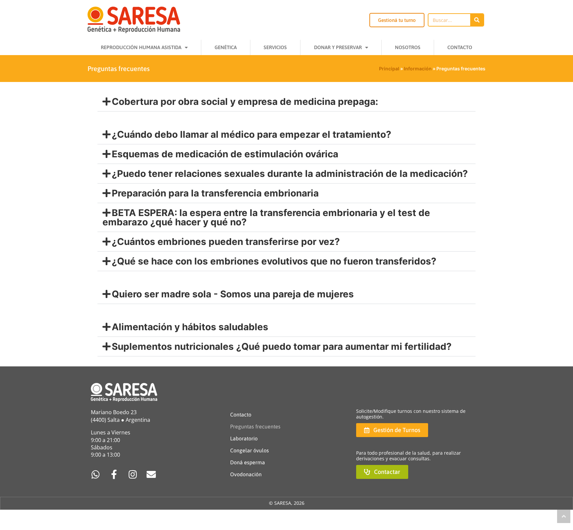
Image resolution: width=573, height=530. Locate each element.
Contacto (459, 47)
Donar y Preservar (338, 47)
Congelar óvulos (249, 450)
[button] (286, 102)
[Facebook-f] (114, 474)
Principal (389, 68)
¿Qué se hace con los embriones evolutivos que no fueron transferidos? (274, 261)
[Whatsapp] (95, 474)
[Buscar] (476, 20)
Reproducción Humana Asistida (141, 47)
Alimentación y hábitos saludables (190, 327)
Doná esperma (247, 462)
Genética (226, 47)
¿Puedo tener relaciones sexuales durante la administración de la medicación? (290, 173)
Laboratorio (244, 438)
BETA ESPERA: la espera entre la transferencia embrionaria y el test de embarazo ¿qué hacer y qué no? (266, 217)
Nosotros (407, 47)
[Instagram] (132, 474)
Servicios (275, 47)
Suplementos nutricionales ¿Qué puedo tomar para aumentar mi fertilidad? (282, 346)
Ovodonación (246, 474)
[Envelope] (151, 474)
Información (418, 68)
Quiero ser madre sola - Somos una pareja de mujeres (233, 294)
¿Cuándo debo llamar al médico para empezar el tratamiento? (251, 134)
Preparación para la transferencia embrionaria (215, 193)
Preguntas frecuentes (255, 426)
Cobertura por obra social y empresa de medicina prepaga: (245, 101)
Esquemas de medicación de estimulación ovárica (225, 154)
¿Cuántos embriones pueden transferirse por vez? (226, 241)
